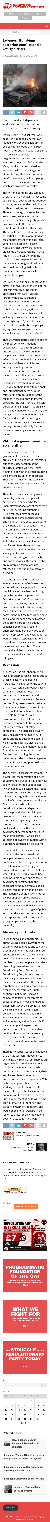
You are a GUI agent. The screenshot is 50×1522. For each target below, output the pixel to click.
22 (25, 1414)
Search (6, 1381)
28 (19, 1419)
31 (38, 1419)
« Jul (22, 1422)
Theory (11, 13)
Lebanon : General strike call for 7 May (24, 1479)
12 (6, 1409)
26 (6, 1419)
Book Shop (25, 13)
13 (12, 1409)
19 (6, 1414)
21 (19, 1414)
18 (44, 1409)
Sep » (27, 1422)
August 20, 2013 (11, 56)
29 (25, 1419)
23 (31, 1414)
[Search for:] (25, 32)
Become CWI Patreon (26, 1206)
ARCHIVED (10, 1507)
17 (38, 1409)
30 (31, 1419)
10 (38, 1405)
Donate (39, 13)
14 (19, 1409)
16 (31, 1409)
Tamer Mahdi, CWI (29, 56)
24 (38, 1414)
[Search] (44, 1385)
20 (12, 1414)
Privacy (25, 18)
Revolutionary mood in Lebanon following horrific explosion (26, 1443)
